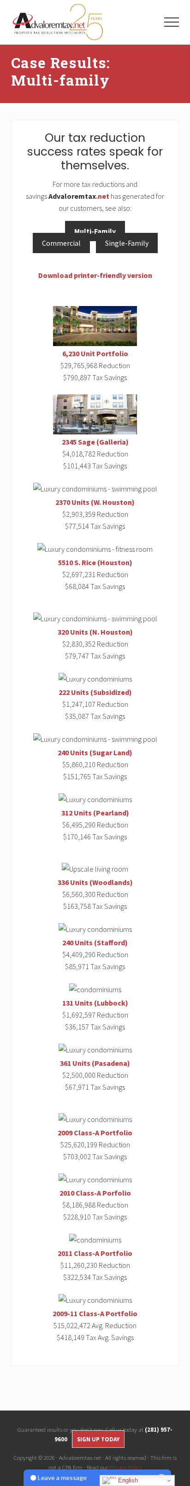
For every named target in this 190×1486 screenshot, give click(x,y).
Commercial (61, 243)
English (127, 1480)
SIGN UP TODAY (98, 1439)
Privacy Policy (125, 1467)
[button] (171, 22)
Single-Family (126, 243)
